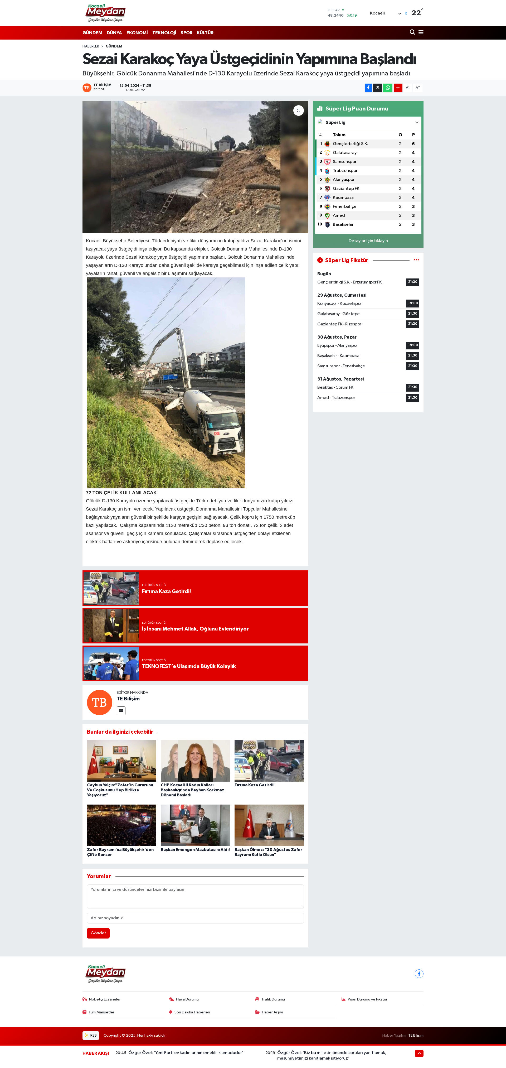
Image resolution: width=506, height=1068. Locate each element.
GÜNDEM (92, 33)
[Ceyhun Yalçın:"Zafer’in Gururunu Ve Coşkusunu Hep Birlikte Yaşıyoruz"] (121, 760)
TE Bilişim (128, 698)
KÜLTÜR (205, 33)
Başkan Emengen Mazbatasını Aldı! (195, 850)
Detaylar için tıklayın (368, 241)
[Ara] (413, 33)
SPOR (186, 33)
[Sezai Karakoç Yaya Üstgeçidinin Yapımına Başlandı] (195, 167)
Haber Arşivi (272, 1012)
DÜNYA (114, 33)
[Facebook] (419, 973)
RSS (93, 1035)
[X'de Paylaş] (377, 88)
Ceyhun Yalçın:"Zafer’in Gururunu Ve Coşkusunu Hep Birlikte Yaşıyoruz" (120, 790)
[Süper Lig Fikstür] (416, 260)
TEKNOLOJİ (164, 33)
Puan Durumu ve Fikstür (367, 999)
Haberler (90, 46)
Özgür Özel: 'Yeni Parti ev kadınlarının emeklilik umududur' (186, 1053)
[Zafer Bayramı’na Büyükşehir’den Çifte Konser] (121, 825)
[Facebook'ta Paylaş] (368, 88)
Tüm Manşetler (101, 1012)
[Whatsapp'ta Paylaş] (387, 88)
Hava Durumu (187, 999)
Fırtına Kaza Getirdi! (255, 785)
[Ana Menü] (420, 33)
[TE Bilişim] (99, 702)
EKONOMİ (137, 33)
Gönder (98, 933)
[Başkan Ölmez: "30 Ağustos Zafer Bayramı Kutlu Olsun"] (269, 825)
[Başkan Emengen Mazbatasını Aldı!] (195, 825)
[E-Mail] (121, 710)
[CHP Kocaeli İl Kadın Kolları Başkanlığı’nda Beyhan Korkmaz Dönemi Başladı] (195, 760)
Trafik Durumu (273, 999)
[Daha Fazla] (398, 88)
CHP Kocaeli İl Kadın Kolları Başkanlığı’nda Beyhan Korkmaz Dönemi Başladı (192, 790)
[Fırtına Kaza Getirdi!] (269, 760)
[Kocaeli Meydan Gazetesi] (105, 13)
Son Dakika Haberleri (192, 1012)
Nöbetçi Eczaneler (105, 999)
